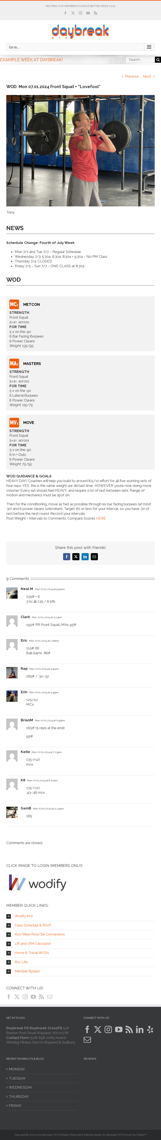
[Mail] (49, 996)
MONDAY (17, 1069)
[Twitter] (16, 996)
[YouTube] (33, 996)
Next (147, 76)
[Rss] (41, 996)
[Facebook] (8, 996)
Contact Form (17, 1038)
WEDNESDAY (20, 1087)
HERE (101, 518)
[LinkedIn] (139, 1029)
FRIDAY (15, 1106)
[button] (80, 916)
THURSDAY (19, 1096)
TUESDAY (17, 1078)
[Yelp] (150, 1029)
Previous (132, 76)
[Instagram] (25, 996)
